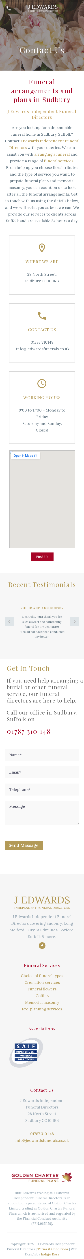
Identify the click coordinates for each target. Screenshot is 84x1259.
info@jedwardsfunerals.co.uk (42, 1140)
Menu (76, 8)
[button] (9, 621)
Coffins (42, 995)
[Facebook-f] (42, 945)
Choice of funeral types (42, 975)
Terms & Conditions (52, 1249)
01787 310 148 (42, 1133)
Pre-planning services (42, 1009)
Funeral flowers (42, 989)
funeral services (58, 160)
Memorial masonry (42, 1002)
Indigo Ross (50, 1254)
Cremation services (42, 982)
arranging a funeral (52, 154)
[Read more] (8, 8)
